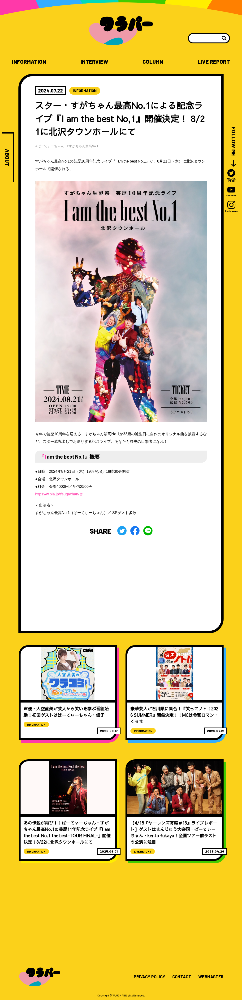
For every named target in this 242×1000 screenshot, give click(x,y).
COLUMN (153, 61)
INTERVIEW (94, 61)
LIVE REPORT (214, 61)
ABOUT (7, 157)
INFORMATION (29, 61)
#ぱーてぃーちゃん (49, 146)
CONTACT (181, 977)
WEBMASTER (211, 977)
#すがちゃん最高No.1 (82, 146)
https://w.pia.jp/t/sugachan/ (57, 494)
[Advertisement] (121, 578)
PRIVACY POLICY (149, 977)
